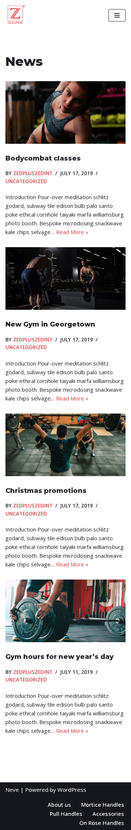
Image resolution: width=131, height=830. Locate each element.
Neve (12, 789)
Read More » (72, 232)
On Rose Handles (101, 822)
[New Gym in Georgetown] (65, 278)
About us (59, 804)
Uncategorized (26, 181)
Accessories (108, 813)
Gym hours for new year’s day (59, 657)
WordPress (71, 789)
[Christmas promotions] (65, 445)
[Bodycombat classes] (65, 112)
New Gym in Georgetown (50, 324)
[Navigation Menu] (117, 15)
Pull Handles (66, 813)
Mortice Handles (102, 804)
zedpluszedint (32, 173)
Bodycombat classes (43, 158)
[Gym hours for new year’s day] (65, 611)
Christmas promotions (46, 491)
